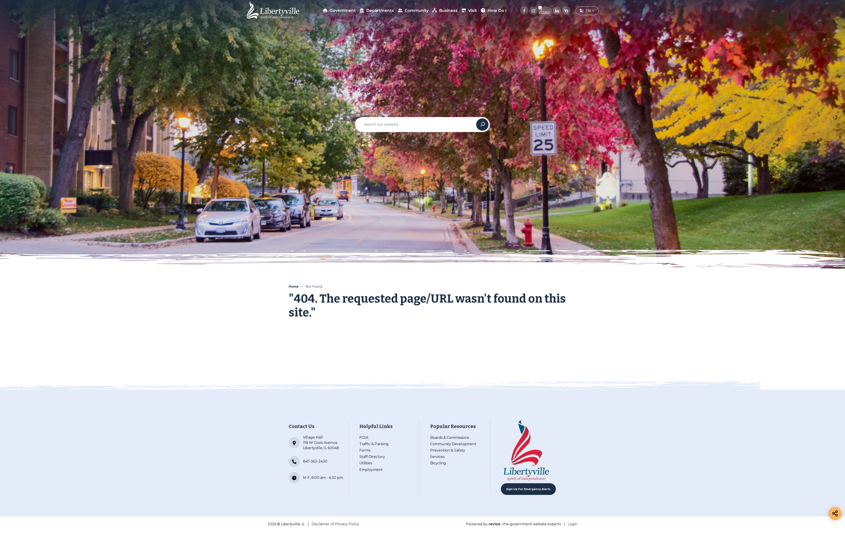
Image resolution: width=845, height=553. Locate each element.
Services (437, 457)
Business (448, 10)
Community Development (453, 444)
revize (494, 524)
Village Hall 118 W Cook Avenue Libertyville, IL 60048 (321, 442)
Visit (472, 10)
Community (416, 10)
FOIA (363, 437)
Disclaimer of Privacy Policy (335, 524)
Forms (364, 450)
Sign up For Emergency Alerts (528, 489)
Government (343, 10)
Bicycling (438, 463)
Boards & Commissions (449, 437)
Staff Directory (372, 457)
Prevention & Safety (447, 450)
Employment (371, 470)
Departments (380, 10)
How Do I (497, 10)
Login (572, 524)
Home (294, 286)
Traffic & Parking (374, 444)
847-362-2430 (315, 461)
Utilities (365, 463)
